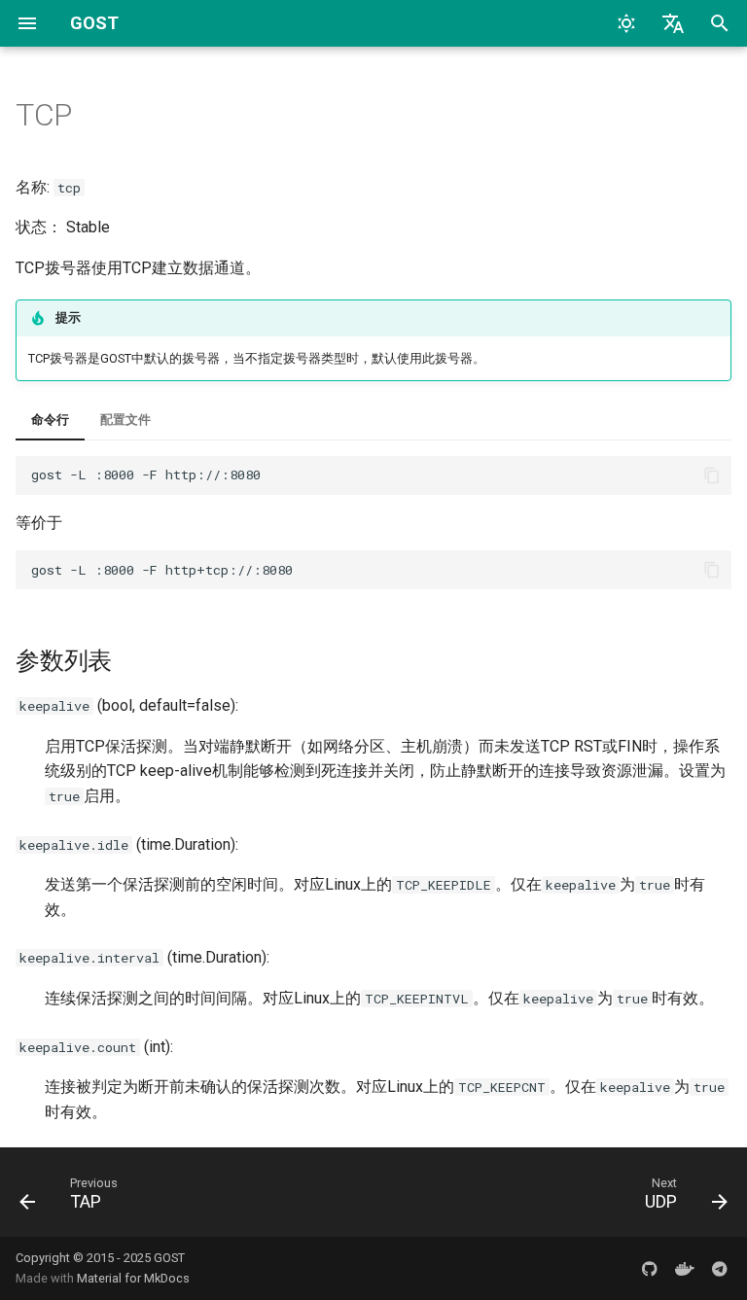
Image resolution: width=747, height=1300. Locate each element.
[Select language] (673, 23)
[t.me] (719, 1267)
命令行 (50, 419)
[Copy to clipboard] (712, 475)
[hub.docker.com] (684, 1267)
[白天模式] (626, 23)
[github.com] (649, 1267)
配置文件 (125, 419)
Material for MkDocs (133, 1278)
